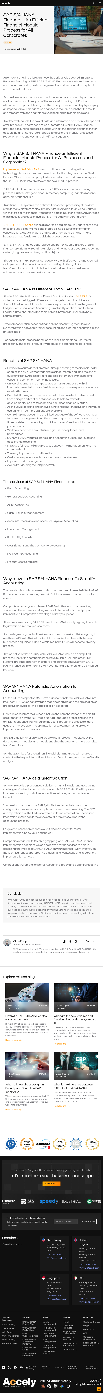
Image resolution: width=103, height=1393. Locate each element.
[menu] (100, 3)
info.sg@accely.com (58, 1299)
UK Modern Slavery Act (72, 1367)
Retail (66, 1322)
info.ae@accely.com (90, 1302)
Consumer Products (68, 1327)
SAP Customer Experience (29, 1354)
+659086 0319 (55, 1296)
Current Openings (10, 1336)
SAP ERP (81, 296)
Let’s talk (99, 1389)
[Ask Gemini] (62, 1386)
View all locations (10, 1244)
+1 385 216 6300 (56, 1255)
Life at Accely (8, 1340)
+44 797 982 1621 (88, 1265)
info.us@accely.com (58, 1258)
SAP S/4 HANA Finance (18, 225)
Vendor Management (49, 1323)
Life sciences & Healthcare (70, 1344)
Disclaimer (59, 1368)
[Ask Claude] (43, 1386)
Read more (11, 1040)
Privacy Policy (32, 1367)
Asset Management (49, 1341)
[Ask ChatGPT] (49, 1386)
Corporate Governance (89, 1338)
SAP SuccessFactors (30, 1335)
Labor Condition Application (91, 1344)
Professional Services (69, 1338)
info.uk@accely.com (90, 1268)
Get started (50, 1184)
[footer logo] (19, 1386)
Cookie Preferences (92, 1367)
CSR (85, 1333)
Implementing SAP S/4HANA (21, 169)
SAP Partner (8, 1328)
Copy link (90, 941)
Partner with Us (9, 1343)
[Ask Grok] (68, 1386)
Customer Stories (91, 1322)
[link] (64, 941)
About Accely (8, 1325)
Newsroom (88, 1329)
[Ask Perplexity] (56, 1386)
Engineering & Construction (69, 1333)
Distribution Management (49, 1346)
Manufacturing (70, 1349)
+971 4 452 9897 (88, 1298)
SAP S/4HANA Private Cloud (29, 1323)
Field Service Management (49, 1329)
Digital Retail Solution (49, 1352)
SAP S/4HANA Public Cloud (29, 1329)
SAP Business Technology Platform (29, 1342)
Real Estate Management (49, 1335)
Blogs (86, 1326)
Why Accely (7, 1332)
